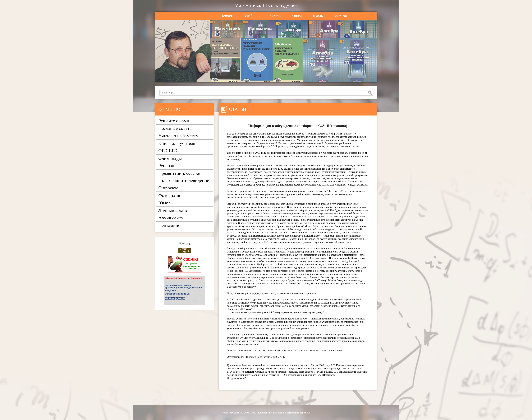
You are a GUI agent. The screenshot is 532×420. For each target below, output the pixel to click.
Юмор (164, 202)
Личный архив (172, 210)
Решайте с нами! (174, 120)
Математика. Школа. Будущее (266, 5)
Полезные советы (175, 128)
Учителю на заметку (178, 135)
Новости (227, 16)
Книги (296, 16)
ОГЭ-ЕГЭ (167, 150)
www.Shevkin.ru (230, 412)
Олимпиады (170, 158)
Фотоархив (169, 195)
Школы (317, 16)
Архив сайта (170, 217)
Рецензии (167, 165)
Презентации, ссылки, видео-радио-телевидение (183, 177)
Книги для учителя (176, 143)
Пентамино (169, 225)
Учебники (252, 16)
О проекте (168, 187)
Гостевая (340, 16)
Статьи (276, 16)
